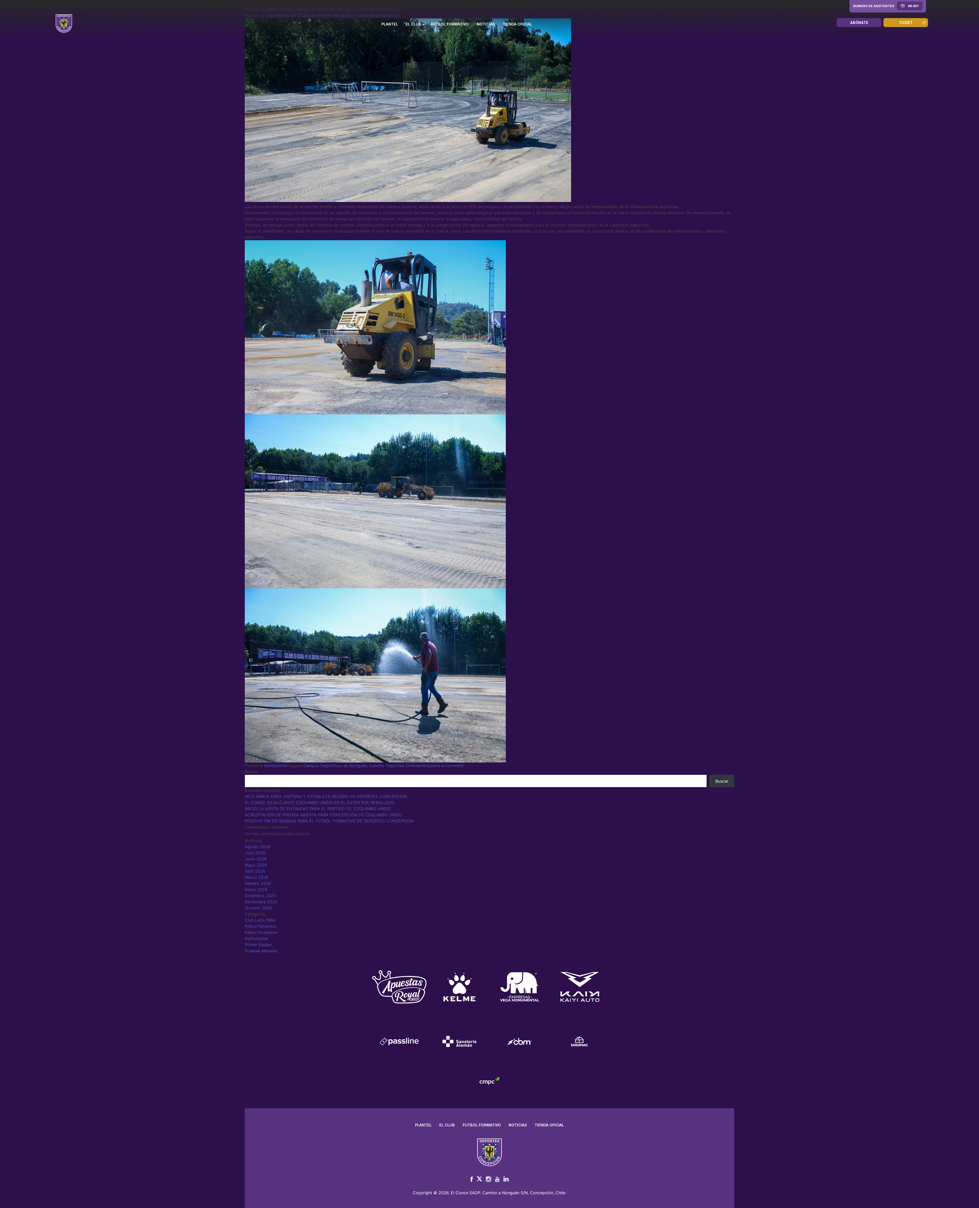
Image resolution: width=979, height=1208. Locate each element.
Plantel (389, 24)
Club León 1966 (260, 920)
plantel (423, 1125)
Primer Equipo (258, 944)
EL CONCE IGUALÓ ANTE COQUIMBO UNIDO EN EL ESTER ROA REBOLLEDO (319, 802)
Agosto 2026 (257, 846)
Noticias (486, 24)
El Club (413, 24)
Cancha (376, 765)
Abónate (859, 22)
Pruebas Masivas (261, 950)
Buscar (251, 771)
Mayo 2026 (256, 865)
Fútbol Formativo (450, 24)
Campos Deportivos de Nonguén (335, 765)
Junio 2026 (256, 858)
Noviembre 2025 (261, 901)
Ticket (906, 22)
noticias (518, 1125)
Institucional (275, 765)
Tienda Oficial (517, 24)
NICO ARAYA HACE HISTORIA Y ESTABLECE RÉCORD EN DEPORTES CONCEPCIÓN (326, 796)
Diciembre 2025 (260, 895)
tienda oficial (549, 1125)
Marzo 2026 (256, 877)
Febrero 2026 (258, 883)
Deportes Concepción (407, 765)
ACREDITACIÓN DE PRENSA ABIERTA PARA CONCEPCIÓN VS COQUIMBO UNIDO (323, 814)
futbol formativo (482, 1125)
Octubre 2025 (258, 907)
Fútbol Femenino (260, 926)
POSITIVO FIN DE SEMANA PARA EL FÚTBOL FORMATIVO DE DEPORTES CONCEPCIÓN (329, 820)
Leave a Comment (446, 765)
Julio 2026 (255, 852)
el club (447, 1125)
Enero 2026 (256, 889)
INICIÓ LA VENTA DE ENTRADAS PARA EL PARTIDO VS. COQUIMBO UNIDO (318, 808)
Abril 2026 (255, 871)
